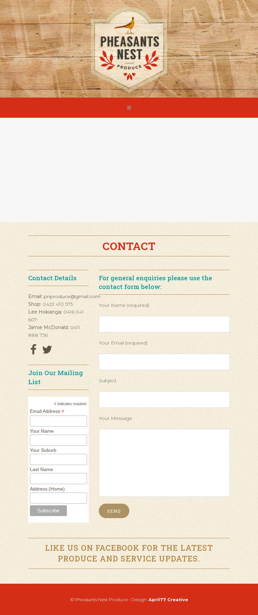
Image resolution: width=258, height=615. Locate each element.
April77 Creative (168, 599)
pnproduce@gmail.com (72, 296)
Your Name (42, 431)
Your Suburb (43, 450)
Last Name (41, 469)
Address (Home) (47, 489)
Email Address (47, 411)
